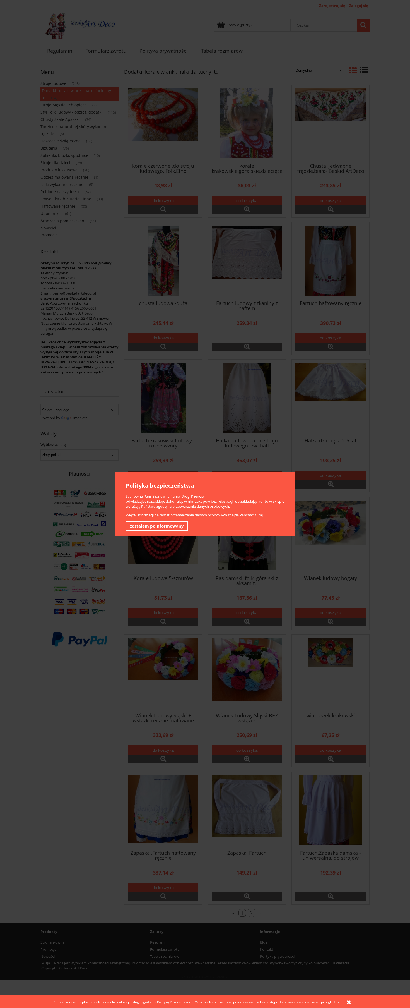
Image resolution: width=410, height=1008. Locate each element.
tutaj (259, 515)
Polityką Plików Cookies (175, 1002)
